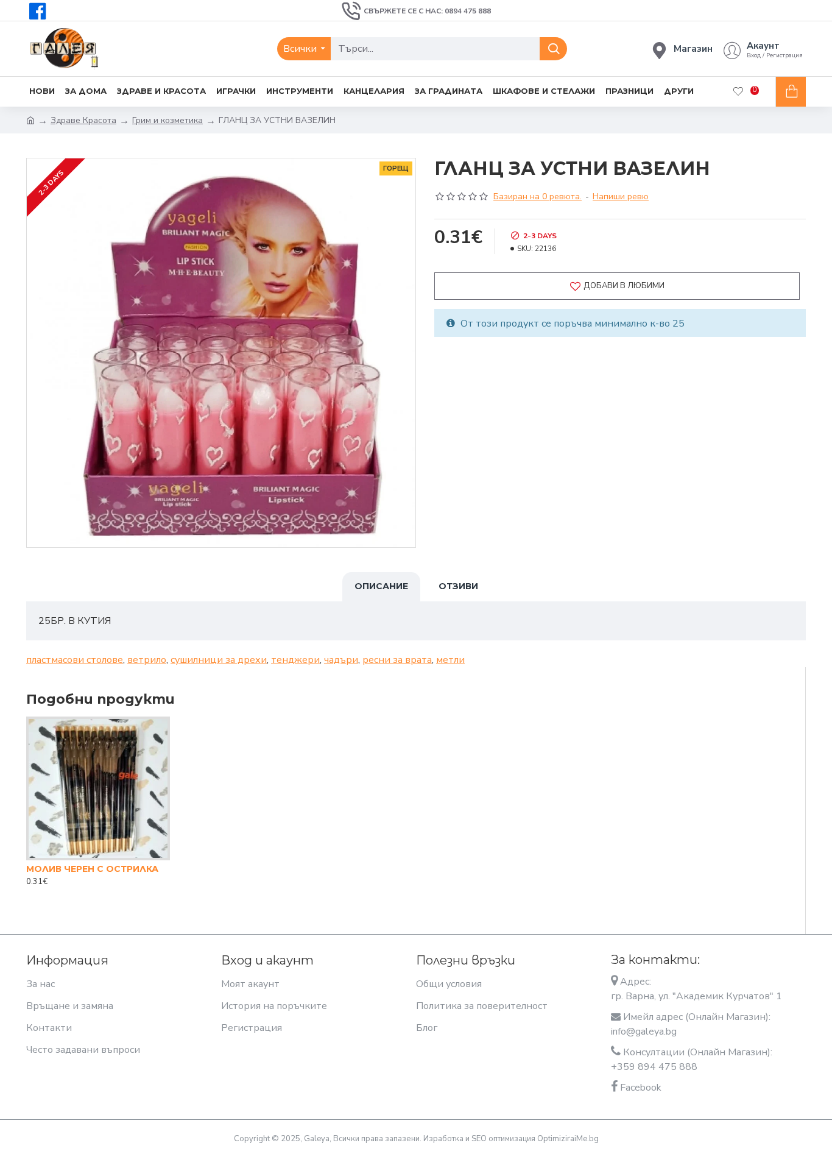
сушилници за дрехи (219, 660)
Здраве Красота (83, 120)
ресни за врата (397, 660)
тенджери (295, 660)
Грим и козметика (167, 120)
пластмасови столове (74, 660)
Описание (381, 586)
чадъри (341, 660)
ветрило (146, 660)
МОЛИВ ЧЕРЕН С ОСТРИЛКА (92, 868)
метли (450, 660)
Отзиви (458, 586)
